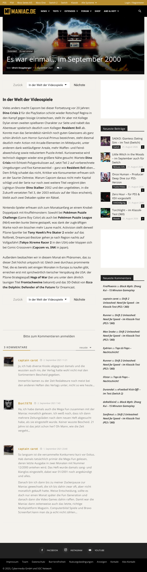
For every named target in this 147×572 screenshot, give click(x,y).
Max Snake (109, 331)
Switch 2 (53, 2)
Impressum (12, 561)
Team (25, 561)
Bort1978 (25, 403)
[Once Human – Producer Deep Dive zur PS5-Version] (105, 177)
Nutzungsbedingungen (81, 561)
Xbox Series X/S (24, 2)
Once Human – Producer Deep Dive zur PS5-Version (128, 178)
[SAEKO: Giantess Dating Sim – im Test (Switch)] (105, 141)
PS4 (12, 2)
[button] (139, 11)
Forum (85, 11)
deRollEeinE (110, 402)
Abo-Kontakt (128, 561)
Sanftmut (108, 414)
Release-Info (119, 167)
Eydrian (107, 348)
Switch (64, 2)
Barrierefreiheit (57, 561)
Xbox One (41, 2)
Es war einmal (26, 51)
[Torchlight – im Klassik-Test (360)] (105, 213)
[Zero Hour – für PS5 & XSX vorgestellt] (105, 197)
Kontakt (114, 561)
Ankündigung (119, 202)
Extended (70, 11)
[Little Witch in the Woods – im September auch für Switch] (105, 157)
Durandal (108, 389)
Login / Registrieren (134, 2)
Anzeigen (102, 561)
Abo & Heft (110, 11)
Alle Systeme (88, 2)
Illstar (106, 377)
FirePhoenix (110, 286)
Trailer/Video (119, 186)
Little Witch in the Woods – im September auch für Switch (128, 158)
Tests (56, 11)
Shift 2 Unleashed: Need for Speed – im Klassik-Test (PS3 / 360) (121, 302)
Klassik (74, 2)
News (44, 11)
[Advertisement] (122, 99)
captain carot (28, 360)
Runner (107, 315)
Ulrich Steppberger (22, 67)
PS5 (4, 2)
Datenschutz (38, 561)
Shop (97, 11)
